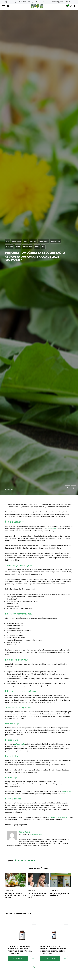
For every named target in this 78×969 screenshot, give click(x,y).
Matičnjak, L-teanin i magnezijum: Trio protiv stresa (15, 895)
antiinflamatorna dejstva (57, 817)
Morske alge (66, 791)
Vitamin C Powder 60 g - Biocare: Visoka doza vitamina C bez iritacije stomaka (20, 948)
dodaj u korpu (18, 958)
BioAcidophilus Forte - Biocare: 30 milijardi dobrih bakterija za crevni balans (53, 948)
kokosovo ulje (19, 744)
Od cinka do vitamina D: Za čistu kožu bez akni (37, 895)
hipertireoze (50, 528)
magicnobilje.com (35, 834)
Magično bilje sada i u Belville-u (59, 894)
